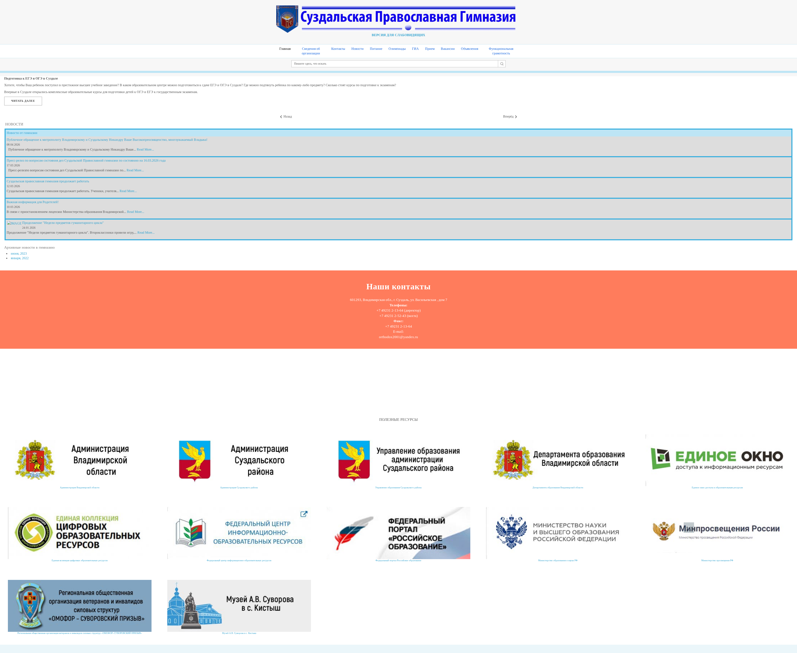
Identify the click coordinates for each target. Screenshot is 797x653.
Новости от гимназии (22, 133)
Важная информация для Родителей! (33, 202)
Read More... (145, 149)
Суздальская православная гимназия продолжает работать (48, 181)
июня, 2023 (19, 253)
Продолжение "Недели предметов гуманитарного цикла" (63, 223)
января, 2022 (20, 258)
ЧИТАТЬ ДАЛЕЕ (23, 100)
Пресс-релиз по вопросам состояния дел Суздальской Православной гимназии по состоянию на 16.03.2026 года (86, 160)
